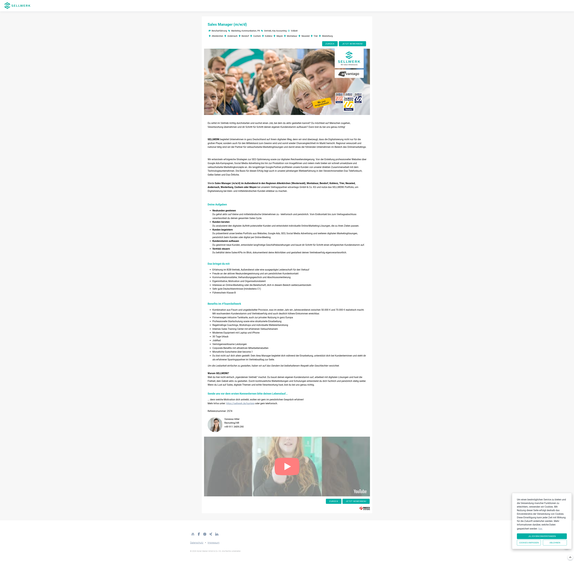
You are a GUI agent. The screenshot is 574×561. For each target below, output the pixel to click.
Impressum (213, 542)
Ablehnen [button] (554, 542)
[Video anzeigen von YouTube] (287, 466)
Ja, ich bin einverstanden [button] (542, 536)
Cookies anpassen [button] (529, 542)
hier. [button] (540, 528)
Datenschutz (196, 542)
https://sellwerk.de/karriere (240, 403)
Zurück (330, 44)
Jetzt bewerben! (352, 44)
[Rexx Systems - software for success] (364, 508)
